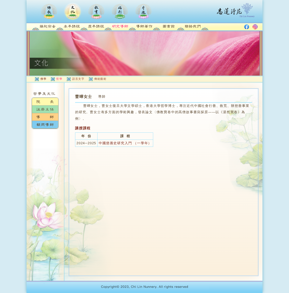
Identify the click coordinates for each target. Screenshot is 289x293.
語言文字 (78, 78)
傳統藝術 (100, 78)
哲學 (59, 78)
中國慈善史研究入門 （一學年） (125, 143)
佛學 (43, 78)
